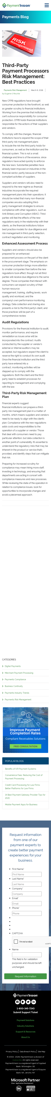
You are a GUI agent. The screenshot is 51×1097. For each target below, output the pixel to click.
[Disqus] (25, 541)
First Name (18, 868)
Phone (15, 907)
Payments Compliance (15, 679)
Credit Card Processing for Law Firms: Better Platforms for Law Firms (22, 786)
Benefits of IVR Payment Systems (20, 768)
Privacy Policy (12, 1051)
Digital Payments (13, 666)
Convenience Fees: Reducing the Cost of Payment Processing (23, 777)
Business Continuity (14, 686)
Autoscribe (17, 1059)
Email (15, 898)
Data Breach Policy (28, 1051)
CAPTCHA (17, 933)
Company (17, 888)
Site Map (41, 1051)
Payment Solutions (25, 1020)
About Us (25, 1037)
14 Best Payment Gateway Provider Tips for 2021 (25, 796)
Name (15, 949)
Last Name (18, 878)
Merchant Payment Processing (19, 672)
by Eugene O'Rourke (11, 93)
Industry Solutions (25, 1025)
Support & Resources (25, 1031)
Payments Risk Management (18, 699)
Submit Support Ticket (25, 1012)
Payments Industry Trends (17, 692)
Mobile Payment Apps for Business (21, 804)
